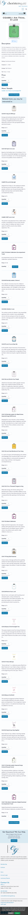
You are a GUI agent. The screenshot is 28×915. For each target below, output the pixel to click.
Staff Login (3, 904)
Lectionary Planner (5, 878)
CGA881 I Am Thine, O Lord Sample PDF (11, 90)
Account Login (4, 875)
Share (15, 41)
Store (2, 872)
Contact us (14, 840)
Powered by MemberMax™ (7, 902)
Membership (4, 864)
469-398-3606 (4, 891)
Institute (3, 867)
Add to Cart (4, 84)
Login (20, 6)
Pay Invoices (24, 6)
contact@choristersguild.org (8, 896)
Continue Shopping (14, 94)
